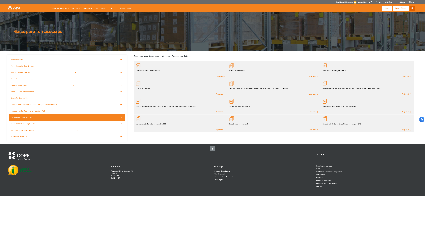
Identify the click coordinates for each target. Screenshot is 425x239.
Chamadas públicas (19, 85)
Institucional (388, 2)
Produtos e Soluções (81, 8)
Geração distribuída (19, 98)
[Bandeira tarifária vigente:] (355, 2)
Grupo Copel (100, 8)
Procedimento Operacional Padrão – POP (28, 111)
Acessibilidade (362, 2)
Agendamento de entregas (22, 66)
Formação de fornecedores (22, 92)
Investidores (401, 2)
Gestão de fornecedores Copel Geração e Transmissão (34, 104)
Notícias (113, 8)
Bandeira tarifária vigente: (344, 2)
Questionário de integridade (23, 124)
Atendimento (125, 8)
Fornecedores (17, 60)
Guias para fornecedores (21, 117)
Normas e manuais (19, 137)
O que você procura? (58, 8)
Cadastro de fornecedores (22, 79)
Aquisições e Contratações (22, 130)
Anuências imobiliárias (20, 72)
